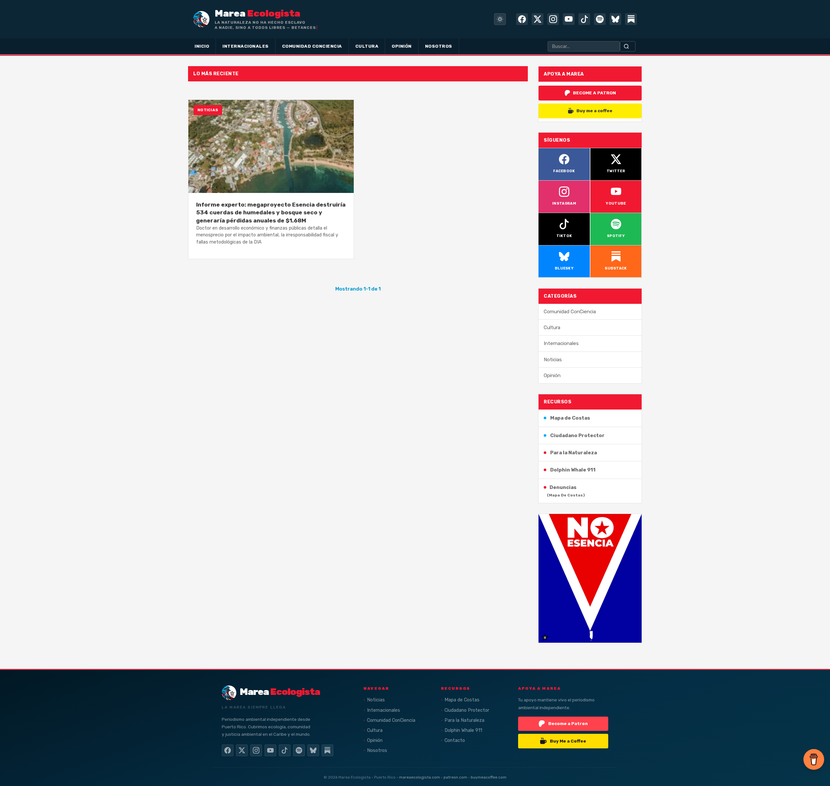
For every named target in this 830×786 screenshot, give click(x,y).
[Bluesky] (615, 19)
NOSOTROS (438, 46)
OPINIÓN (402, 46)
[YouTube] (569, 19)
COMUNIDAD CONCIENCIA (312, 46)
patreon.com (455, 777)
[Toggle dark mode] (500, 19)
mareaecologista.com (419, 777)
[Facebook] (522, 19)
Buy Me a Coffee (568, 741)
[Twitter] (537, 19)
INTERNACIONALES (245, 46)
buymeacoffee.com (488, 777)
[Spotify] (600, 19)
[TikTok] (584, 19)
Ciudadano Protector (577, 435)
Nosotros (377, 750)
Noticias (553, 360)
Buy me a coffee (594, 110)
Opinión (552, 375)
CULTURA (367, 46)
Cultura (552, 327)
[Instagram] (553, 19)
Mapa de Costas (570, 418)
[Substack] (631, 19)
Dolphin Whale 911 (573, 470)
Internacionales (561, 343)
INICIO (202, 46)
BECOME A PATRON (594, 92)
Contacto (455, 740)
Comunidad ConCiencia (570, 312)
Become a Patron (568, 723)
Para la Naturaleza (573, 453)
